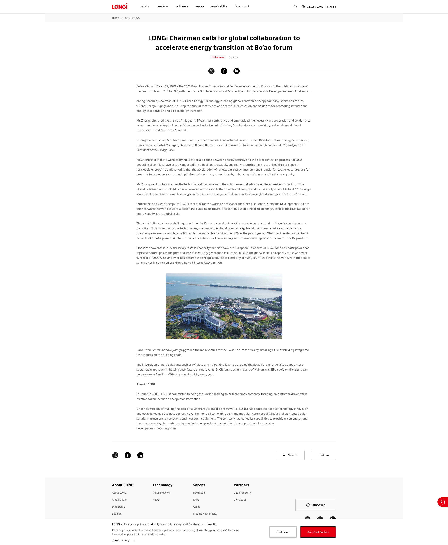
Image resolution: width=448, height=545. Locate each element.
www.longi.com (165, 428)
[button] (295, 7)
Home (115, 17)
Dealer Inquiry (242, 492)
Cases (196, 506)
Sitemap (117, 513)
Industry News (161, 492)
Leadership (118, 506)
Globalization (119, 499)
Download (199, 492)
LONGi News (132, 17)
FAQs (196, 499)
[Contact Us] (443, 502)
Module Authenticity (205, 513)
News (156, 499)
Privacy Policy (157, 534)
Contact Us (240, 499)
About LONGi (119, 492)
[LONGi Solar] (119, 7)
